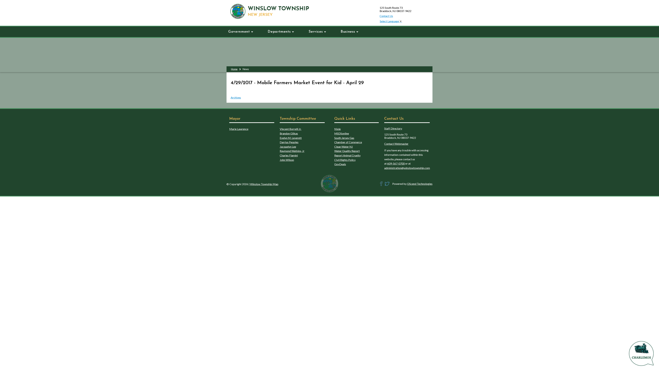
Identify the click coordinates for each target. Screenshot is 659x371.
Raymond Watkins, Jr (292, 151)
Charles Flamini (289, 155)
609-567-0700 (396, 163)
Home (234, 69)
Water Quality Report (347, 151)
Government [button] (239, 31)
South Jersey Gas (344, 137)
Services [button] (316, 31)
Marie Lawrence (238, 129)
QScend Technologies (419, 183)
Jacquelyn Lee (288, 146)
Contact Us (386, 16)
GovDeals (340, 164)
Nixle (337, 129)
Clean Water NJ (343, 146)
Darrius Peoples (289, 142)
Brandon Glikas (289, 133)
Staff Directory (393, 128)
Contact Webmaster (396, 143)
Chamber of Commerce (348, 142)
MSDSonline (341, 133)
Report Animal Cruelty (347, 155)
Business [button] (348, 31)
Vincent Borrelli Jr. (290, 129)
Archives (236, 97)
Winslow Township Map (264, 184)
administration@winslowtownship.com (407, 168)
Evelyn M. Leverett (291, 137)
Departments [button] (279, 31)
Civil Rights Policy (345, 159)
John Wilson (287, 159)
